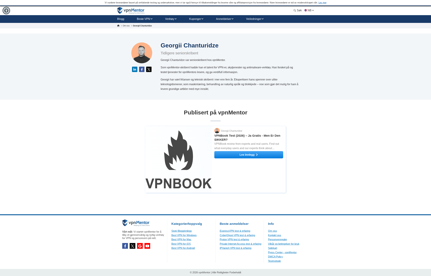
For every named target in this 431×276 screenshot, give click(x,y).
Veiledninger (253, 19)
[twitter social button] (132, 246)
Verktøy (169, 19)
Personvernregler (277, 239)
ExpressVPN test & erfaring (235, 230)
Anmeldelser (223, 19)
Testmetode (274, 261)
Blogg (120, 19)
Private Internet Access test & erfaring (240, 243)
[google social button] (140, 246)
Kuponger (195, 19)
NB (309, 10)
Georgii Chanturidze (231, 130)
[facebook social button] (125, 246)
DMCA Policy (275, 256)
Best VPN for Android (183, 248)
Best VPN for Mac (181, 239)
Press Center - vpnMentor (282, 252)
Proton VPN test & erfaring (234, 239)
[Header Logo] (131, 10)
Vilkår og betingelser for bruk (283, 243)
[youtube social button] (147, 246)
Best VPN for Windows (184, 235)
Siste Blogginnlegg (181, 230)
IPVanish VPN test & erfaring (235, 248)
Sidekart (272, 248)
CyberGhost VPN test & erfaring (237, 235)
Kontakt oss (274, 235)
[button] (6, 10)
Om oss (272, 230)
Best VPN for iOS (181, 243)
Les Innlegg (247, 154)
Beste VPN (143, 19)
